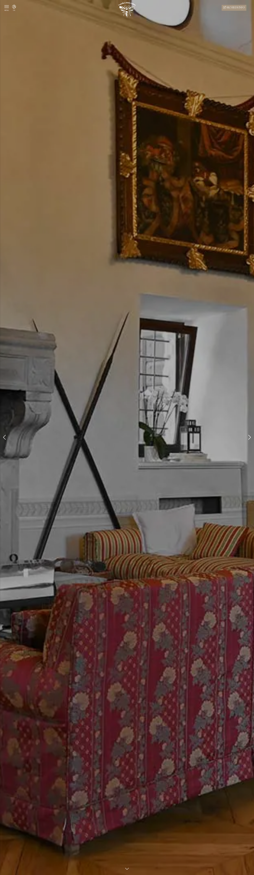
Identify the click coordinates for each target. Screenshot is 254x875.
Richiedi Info (235, 7)
